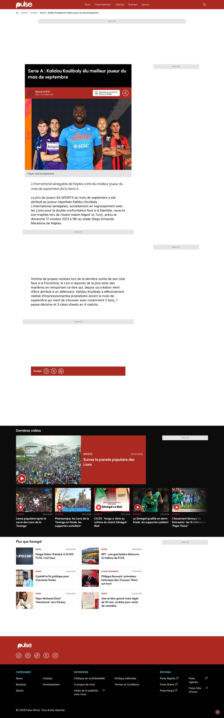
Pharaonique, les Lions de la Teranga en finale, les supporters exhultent (72, 522)
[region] (112, 510)
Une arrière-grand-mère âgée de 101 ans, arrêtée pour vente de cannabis (120, 602)
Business (132, 4)
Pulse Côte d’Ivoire (195, 690)
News (88, 4)
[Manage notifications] (217, 712)
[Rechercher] (204, 4)
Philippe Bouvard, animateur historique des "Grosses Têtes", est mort (120, 580)
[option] (34, 511)
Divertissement (103, 4)
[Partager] (125, 93)
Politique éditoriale (125, 678)
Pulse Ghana (167, 684)
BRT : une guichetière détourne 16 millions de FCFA (120, 556)
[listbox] (112, 510)
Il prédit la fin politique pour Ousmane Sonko (52, 578)
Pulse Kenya (167, 690)
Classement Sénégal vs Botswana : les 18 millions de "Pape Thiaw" (189, 522)
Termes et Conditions (127, 684)
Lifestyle (119, 4)
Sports (145, 4)
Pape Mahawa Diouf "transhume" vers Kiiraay (50, 600)
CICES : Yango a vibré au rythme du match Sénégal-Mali (110, 522)
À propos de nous (84, 684)
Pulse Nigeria (167, 678)
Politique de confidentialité (89, 678)
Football (33, 13)
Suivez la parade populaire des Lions (108, 462)
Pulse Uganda (193, 680)
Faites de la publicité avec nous (86, 692)
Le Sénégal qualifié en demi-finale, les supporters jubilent (150, 520)
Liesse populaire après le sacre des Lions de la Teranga (31, 522)
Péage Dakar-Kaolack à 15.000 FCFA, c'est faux (55, 556)
